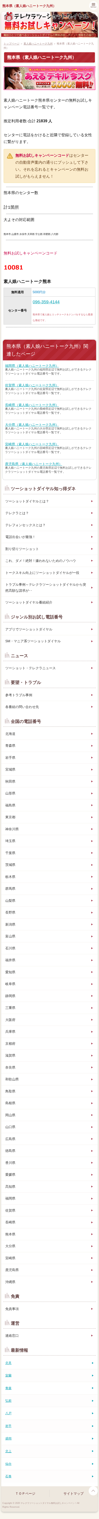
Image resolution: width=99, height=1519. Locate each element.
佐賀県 (10, 1210)
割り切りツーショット (22, 549)
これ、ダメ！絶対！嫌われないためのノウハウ (40, 561)
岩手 (8, 1426)
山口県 (10, 1127)
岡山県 (10, 1115)
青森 (8, 1388)
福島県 (10, 805)
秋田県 (10, 781)
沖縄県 (10, 1282)
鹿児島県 (12, 1270)
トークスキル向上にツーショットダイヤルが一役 (42, 573)
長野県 (10, 912)
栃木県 (10, 877)
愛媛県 (10, 1174)
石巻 (8, 1476)
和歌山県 (12, 1079)
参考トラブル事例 (18, 695)
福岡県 (10, 1198)
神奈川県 (12, 829)
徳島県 (10, 1151)
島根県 (10, 1103)
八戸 (8, 1413)
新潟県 (10, 924)
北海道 (10, 734)
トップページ (11, 43)
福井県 (10, 960)
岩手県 (10, 758)
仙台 (8, 1464)
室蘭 (8, 1375)
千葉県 (10, 853)
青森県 (10, 745)
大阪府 (10, 1020)
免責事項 (12, 1309)
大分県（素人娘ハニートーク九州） (32, 425)
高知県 (10, 1186)
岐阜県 (10, 984)
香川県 (10, 1163)
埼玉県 (10, 841)
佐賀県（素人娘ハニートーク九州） (32, 385)
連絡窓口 (12, 1335)
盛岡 (8, 1438)
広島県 (10, 1139)
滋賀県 (10, 1055)
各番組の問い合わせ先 (22, 707)
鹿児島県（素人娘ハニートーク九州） (33, 464)
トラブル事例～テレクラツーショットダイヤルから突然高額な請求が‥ (45, 587)
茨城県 (10, 865)
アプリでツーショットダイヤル (28, 629)
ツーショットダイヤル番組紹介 (28, 602)
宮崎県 (10, 1258)
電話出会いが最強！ (20, 537)
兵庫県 (10, 1031)
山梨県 (10, 900)
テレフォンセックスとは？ (25, 525)
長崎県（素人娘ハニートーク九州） (32, 405)
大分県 (10, 1246)
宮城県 (10, 769)
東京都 (10, 817)
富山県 (10, 936)
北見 (8, 1363)
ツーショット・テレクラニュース (30, 668)
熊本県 (10, 1234)
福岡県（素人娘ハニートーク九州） (32, 366)
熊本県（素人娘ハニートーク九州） (29, 6)
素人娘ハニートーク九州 (38, 43)
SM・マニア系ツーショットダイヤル (33, 641)
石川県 (10, 948)
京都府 (10, 1043)
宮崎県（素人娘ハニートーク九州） (32, 444)
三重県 (10, 1008)
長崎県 (10, 1222)
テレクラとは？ (17, 513)
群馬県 (10, 888)
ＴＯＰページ (25, 1493)
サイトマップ (73, 1493)
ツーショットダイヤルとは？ (27, 501)
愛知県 (10, 972)
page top (93, 1490)
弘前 (8, 1400)
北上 (8, 1451)
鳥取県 (10, 1091)
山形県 (10, 793)
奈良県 (10, 1067)
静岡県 (10, 996)
